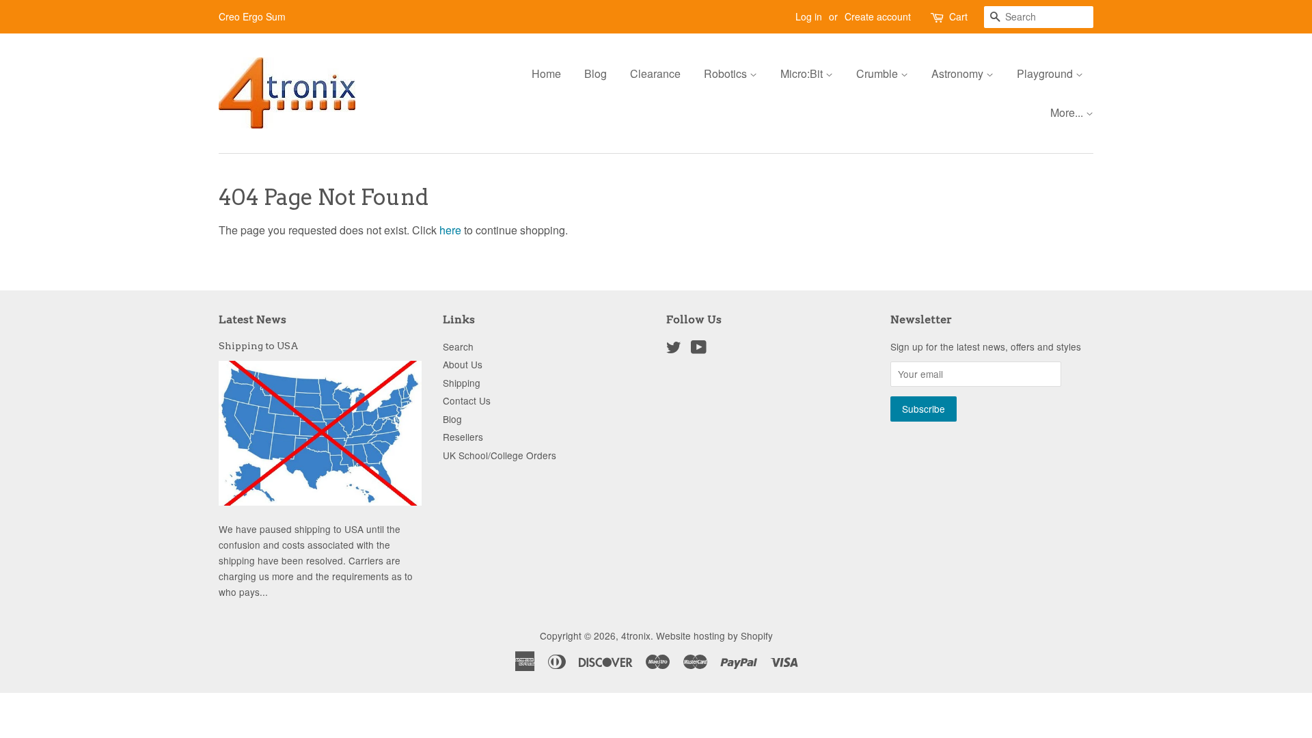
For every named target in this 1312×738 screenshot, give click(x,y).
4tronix (636, 635)
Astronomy (958, 73)
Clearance (655, 73)
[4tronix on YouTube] (699, 349)
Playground (1046, 73)
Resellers (463, 436)
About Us (462, 364)
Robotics (727, 73)
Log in (808, 16)
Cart (958, 16)
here (450, 230)
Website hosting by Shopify (714, 635)
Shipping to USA (259, 345)
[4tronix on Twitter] (673, 349)
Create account (878, 16)
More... (1068, 112)
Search (458, 346)
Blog (595, 73)
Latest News (252, 319)
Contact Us (467, 400)
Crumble (878, 73)
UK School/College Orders (499, 455)
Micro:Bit (802, 73)
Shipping (461, 383)
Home (546, 73)
